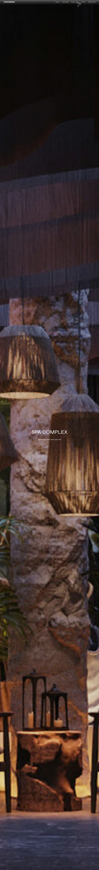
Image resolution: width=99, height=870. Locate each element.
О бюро (78, 2)
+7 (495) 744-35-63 (79, 5)
